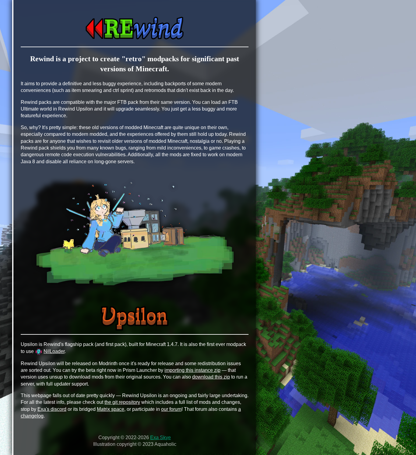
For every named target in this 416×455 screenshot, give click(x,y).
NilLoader (54, 351)
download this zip (211, 376)
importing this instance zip (192, 370)
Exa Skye (160, 437)
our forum (171, 409)
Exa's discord (51, 409)
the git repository (122, 402)
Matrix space (110, 409)
